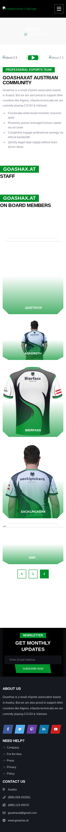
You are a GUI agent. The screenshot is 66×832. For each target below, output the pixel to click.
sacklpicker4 (33, 511)
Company (13, 747)
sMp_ (33, 557)
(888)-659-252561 (19, 797)
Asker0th (33, 353)
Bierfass (33, 430)
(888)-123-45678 (18, 805)
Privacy (11, 767)
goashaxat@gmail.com (22, 812)
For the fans (14, 754)
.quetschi (33, 307)
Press (10, 760)
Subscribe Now (33, 668)
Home (32, 34)
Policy (11, 773)
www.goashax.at (18, 820)
